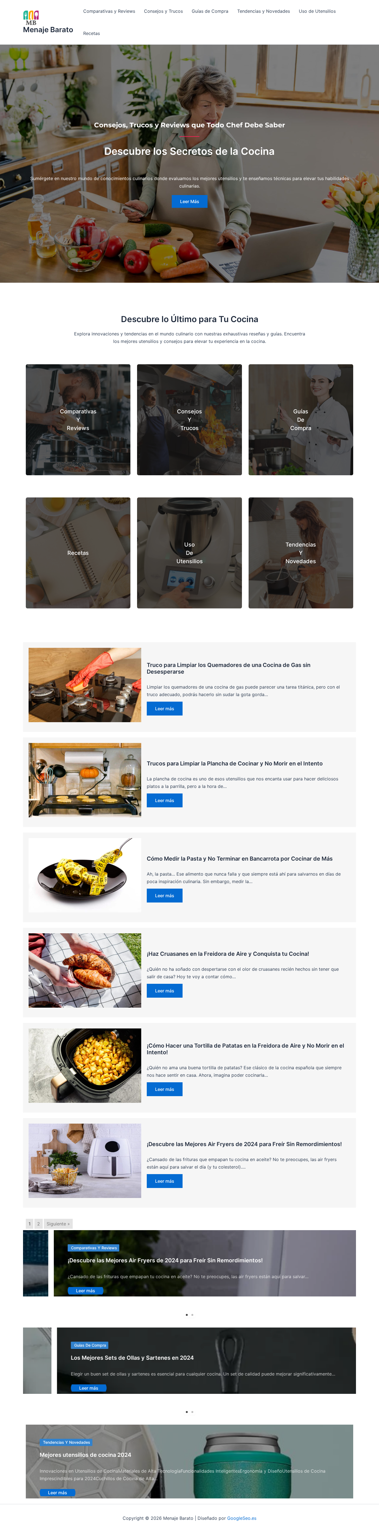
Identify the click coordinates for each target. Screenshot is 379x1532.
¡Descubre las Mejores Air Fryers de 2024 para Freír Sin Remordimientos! (244, 1144)
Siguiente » (58, 1224)
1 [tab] (187, 1315)
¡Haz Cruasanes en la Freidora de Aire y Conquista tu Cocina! (228, 953)
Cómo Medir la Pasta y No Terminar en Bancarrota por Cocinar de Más (240, 858)
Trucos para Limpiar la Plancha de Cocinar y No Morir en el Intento (235, 763)
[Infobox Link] (78, 419)
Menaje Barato (48, 29)
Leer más (164, 708)
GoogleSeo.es (241, 1518)
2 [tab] (192, 1315)
